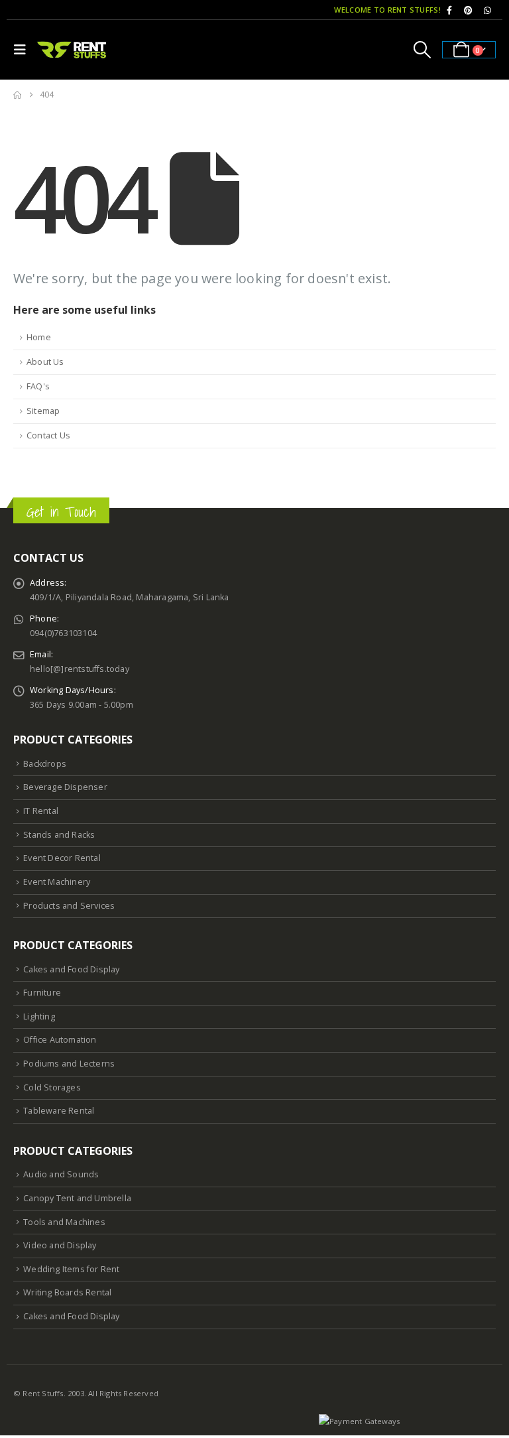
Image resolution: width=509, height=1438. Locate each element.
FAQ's (38, 386)
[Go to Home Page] (17, 95)
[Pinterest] (468, 10)
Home (39, 337)
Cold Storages (52, 1087)
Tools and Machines (64, 1222)
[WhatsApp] (487, 10)
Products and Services (69, 905)
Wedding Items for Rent (71, 1269)
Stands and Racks (59, 834)
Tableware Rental (58, 1110)
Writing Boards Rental (67, 1292)
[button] (23, 49)
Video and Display (59, 1245)
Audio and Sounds (61, 1174)
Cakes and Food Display (71, 969)
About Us (45, 361)
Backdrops (44, 763)
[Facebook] (449, 10)
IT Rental (40, 811)
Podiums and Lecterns (69, 1063)
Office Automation (59, 1039)
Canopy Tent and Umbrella (77, 1198)
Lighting (39, 1016)
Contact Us (48, 435)
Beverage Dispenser (65, 787)
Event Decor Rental (62, 858)
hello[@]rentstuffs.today (79, 669)
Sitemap (43, 411)
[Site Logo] (72, 49)
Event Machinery (56, 881)
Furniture (42, 992)
